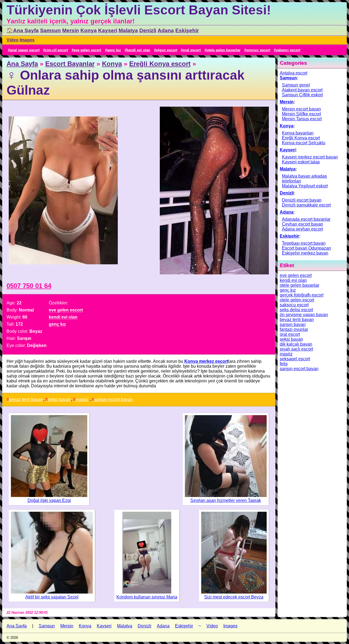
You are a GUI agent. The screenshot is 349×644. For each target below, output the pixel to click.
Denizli (147, 30)
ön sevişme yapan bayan (304, 314)
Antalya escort (293, 73)
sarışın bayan (293, 324)
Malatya (128, 30)
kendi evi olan (138, 50)
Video (13, 40)
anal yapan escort (25, 50)
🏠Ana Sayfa (23, 30)
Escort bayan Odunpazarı (306, 248)
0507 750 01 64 (29, 285)
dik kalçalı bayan (296, 344)
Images (27, 40)
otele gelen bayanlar (223, 50)
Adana (166, 30)
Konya (88, 30)
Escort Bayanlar (70, 63)
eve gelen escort (87, 50)
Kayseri (107, 30)
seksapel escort (295, 359)
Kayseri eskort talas (301, 162)
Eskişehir (187, 30)
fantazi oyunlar (294, 329)
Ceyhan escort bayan (302, 224)
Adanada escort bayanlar (306, 219)
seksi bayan (59, 399)
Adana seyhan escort (302, 229)
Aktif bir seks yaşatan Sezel (52, 597)
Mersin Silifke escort (301, 114)
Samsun (50, 30)
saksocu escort (294, 304)
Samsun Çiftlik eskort (302, 94)
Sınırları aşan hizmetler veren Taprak (225, 500)
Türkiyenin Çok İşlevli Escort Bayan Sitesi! (139, 10)
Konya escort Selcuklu (303, 142)
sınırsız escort (258, 50)
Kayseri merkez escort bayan (310, 157)
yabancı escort (288, 50)
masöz (82, 399)
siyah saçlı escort (296, 349)
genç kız (114, 50)
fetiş (284, 363)
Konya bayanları (298, 133)
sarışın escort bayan (113, 399)
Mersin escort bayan (301, 109)
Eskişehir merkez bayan (305, 253)
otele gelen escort (297, 300)
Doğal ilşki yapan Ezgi (49, 500)
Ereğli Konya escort (160, 63)
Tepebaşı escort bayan (304, 243)
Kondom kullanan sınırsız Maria (146, 597)
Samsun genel (296, 85)
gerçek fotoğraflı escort (301, 295)
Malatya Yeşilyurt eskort (305, 186)
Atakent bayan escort (302, 90)
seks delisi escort (296, 309)
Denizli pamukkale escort (306, 205)
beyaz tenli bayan (26, 399)
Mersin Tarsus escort (302, 118)
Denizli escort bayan (301, 200)
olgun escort (166, 50)
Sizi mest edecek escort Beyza (233, 597)
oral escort (192, 50)
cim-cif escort (56, 50)
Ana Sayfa (22, 63)
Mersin (70, 30)
